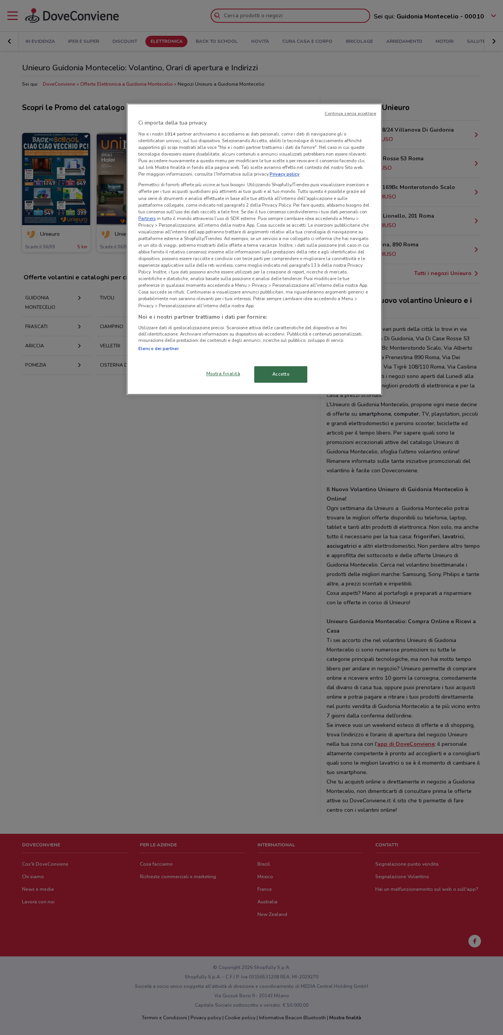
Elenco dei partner (158, 348)
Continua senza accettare (350, 113)
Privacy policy (284, 174)
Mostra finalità (223, 374)
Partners (147, 218)
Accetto (281, 374)
